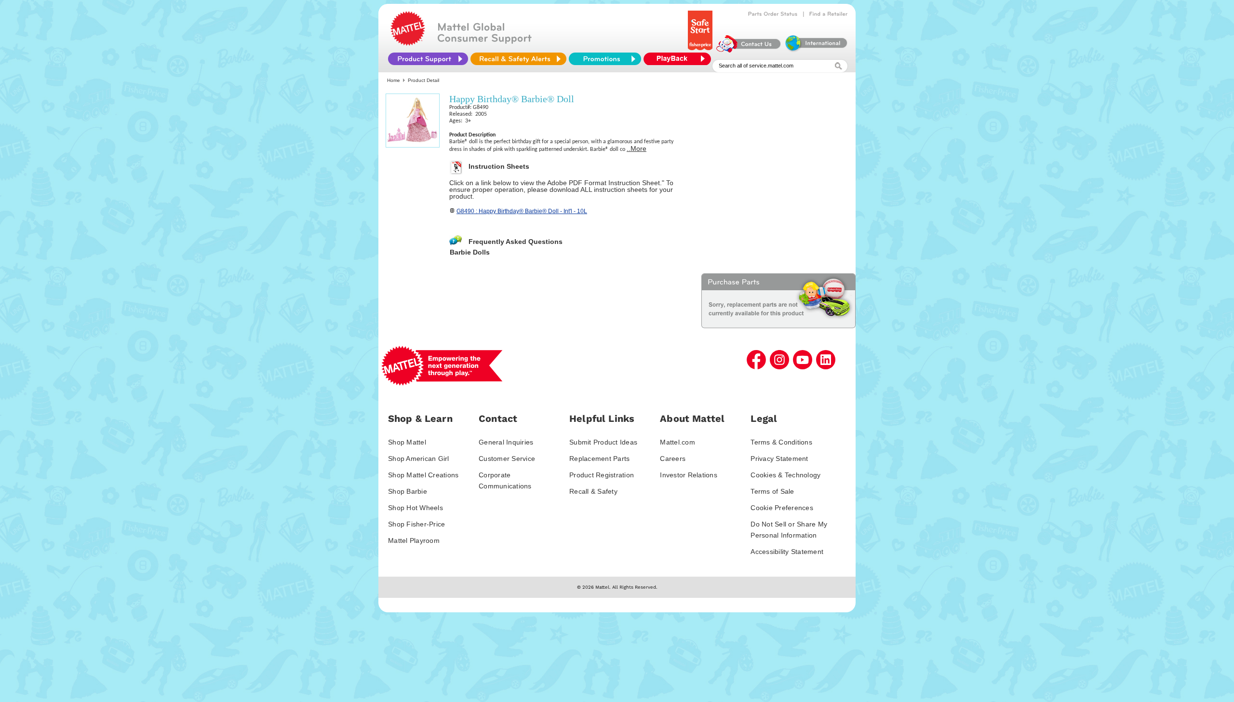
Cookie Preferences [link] (782, 508)
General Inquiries (506, 442)
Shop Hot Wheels (415, 508)
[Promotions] (605, 59)
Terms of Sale (772, 491)
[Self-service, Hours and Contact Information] (748, 50)
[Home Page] (407, 43)
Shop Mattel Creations (423, 475)
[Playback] (680, 59)
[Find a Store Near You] (828, 14)
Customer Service (507, 458)
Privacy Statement (779, 458)
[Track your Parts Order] (773, 14)
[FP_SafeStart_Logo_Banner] (701, 50)
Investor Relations (688, 475)
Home (393, 80)
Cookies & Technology (785, 475)
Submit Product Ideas (603, 442)
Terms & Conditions (781, 442)
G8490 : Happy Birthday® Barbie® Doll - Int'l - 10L (521, 211)
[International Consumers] (815, 50)
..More (636, 148)
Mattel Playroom (414, 540)
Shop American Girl (418, 458)
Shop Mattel (407, 442)
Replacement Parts (599, 458)
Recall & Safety (593, 491)
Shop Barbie (407, 491)
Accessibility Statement (787, 551)
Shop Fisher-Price (416, 524)
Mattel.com (677, 442)
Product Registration (601, 475)
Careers (672, 458)
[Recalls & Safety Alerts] (518, 59)
